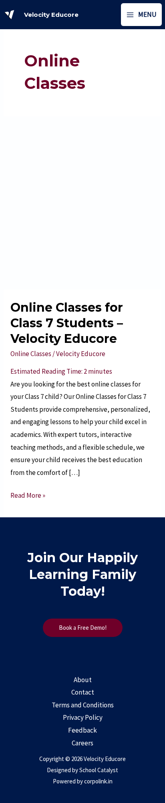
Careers (82, 743)
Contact (82, 692)
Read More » (27, 494)
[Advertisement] (82, 202)
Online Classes (30, 353)
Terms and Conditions (83, 705)
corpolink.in (98, 781)
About (83, 679)
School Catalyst (98, 770)
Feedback (82, 730)
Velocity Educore (51, 14)
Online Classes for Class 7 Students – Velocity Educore (66, 323)
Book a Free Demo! (83, 627)
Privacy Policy (83, 717)
